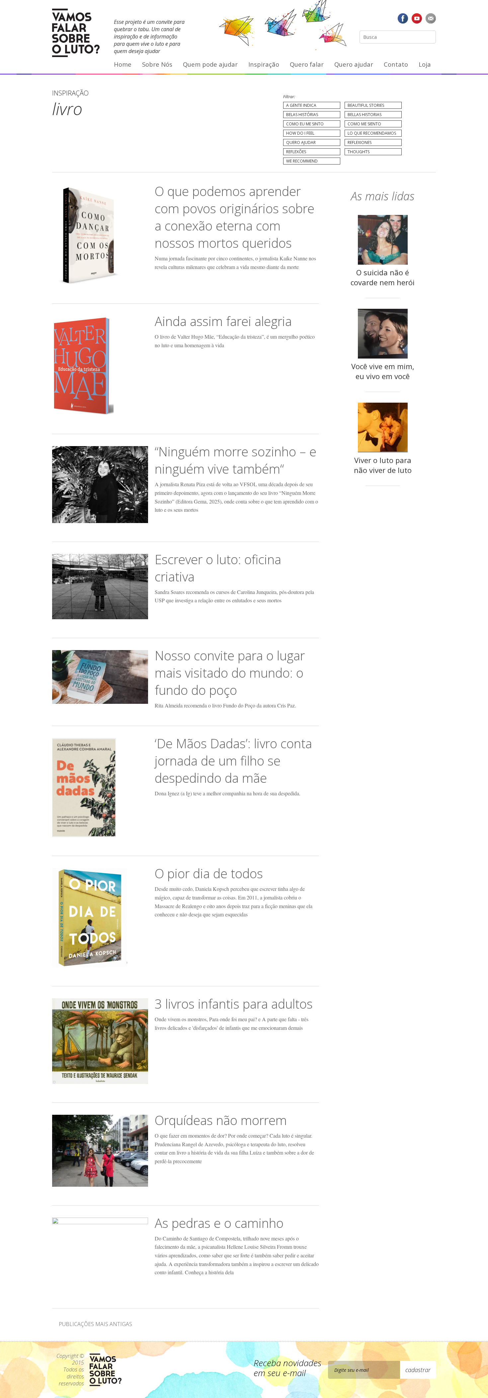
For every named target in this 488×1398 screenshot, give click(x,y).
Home (122, 64)
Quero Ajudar (301, 142)
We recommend (302, 161)
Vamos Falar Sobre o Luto (76, 33)
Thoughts (358, 152)
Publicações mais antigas (95, 1324)
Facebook (403, 18)
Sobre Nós (157, 64)
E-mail (430, 18)
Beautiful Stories (366, 105)
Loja (425, 64)
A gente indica (301, 105)
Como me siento (364, 124)
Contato (396, 64)
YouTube (416, 18)
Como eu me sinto (305, 124)
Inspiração (263, 64)
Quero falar (307, 64)
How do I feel (300, 133)
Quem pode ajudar (210, 64)
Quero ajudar (353, 64)
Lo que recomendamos (372, 133)
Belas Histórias (302, 114)
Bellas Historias (364, 114)
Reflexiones (359, 142)
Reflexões (296, 152)
